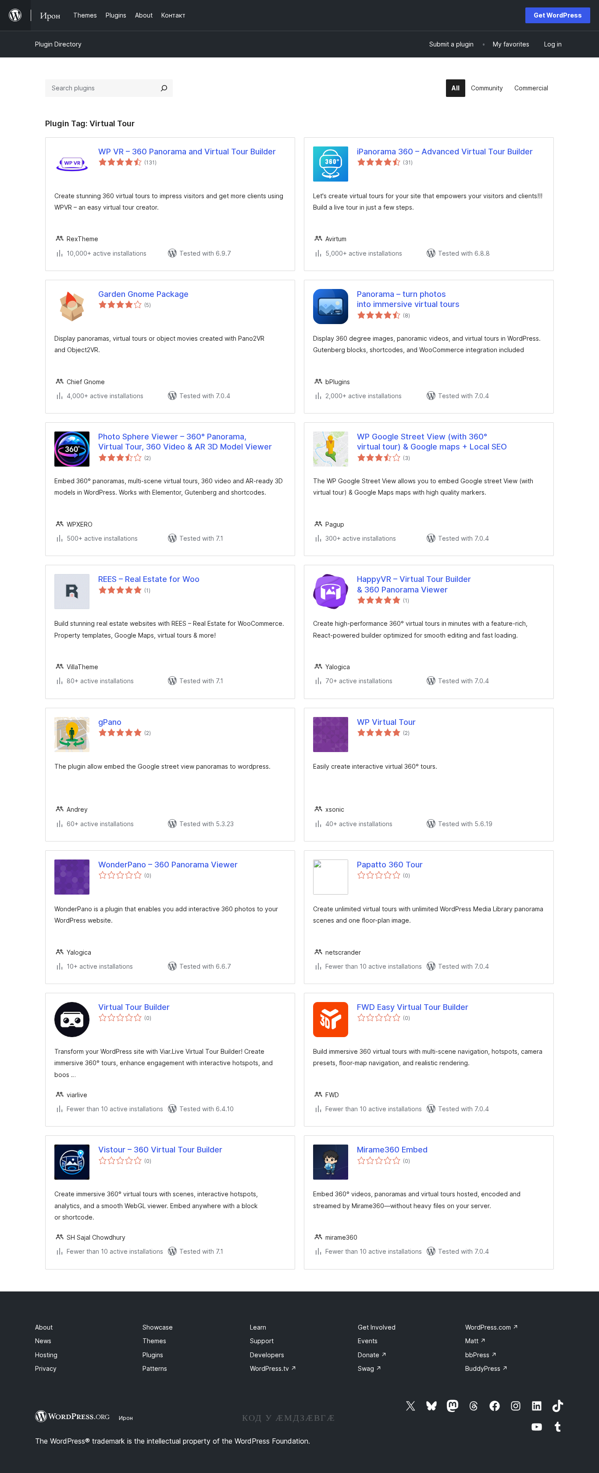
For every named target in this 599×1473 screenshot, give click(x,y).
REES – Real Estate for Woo (149, 579)
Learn (258, 1327)
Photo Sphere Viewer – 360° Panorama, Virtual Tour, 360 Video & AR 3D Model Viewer (185, 441)
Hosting (46, 1355)
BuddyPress (486, 1368)
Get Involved (377, 1327)
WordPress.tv (273, 1368)
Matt (475, 1341)
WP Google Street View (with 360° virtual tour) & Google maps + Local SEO (432, 441)
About (44, 1327)
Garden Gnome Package (143, 294)
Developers (267, 1355)
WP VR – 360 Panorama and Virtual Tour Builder (187, 151)
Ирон (126, 1417)
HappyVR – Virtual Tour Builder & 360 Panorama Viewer (414, 584)
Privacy (46, 1368)
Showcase (158, 1327)
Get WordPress (558, 15)
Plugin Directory (58, 44)
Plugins (153, 1355)
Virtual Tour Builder (134, 1007)
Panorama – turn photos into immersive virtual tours (408, 299)
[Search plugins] (164, 88)
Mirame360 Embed (392, 1149)
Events (368, 1341)
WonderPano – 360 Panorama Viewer (168, 864)
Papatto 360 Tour (390, 864)
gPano (109, 722)
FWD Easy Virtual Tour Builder (412, 1007)
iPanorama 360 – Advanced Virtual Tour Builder (445, 151)
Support (262, 1341)
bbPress (481, 1355)
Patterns (155, 1368)
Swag (370, 1368)
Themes (154, 1341)
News (43, 1341)
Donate (372, 1355)
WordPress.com (491, 1327)
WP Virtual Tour (386, 722)
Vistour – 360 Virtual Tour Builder (160, 1149)
